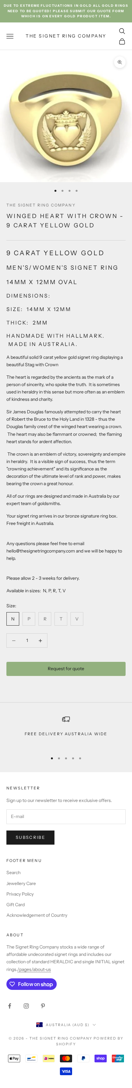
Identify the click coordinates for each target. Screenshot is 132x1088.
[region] (66, 731)
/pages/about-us (34, 969)
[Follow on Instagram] (26, 1006)
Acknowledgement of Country (36, 915)
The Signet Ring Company (41, 205)
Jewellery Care (21, 883)
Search (13, 872)
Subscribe (30, 837)
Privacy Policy (20, 894)
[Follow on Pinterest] (43, 1006)
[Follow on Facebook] (9, 1006)
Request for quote (66, 668)
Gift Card (15, 904)
